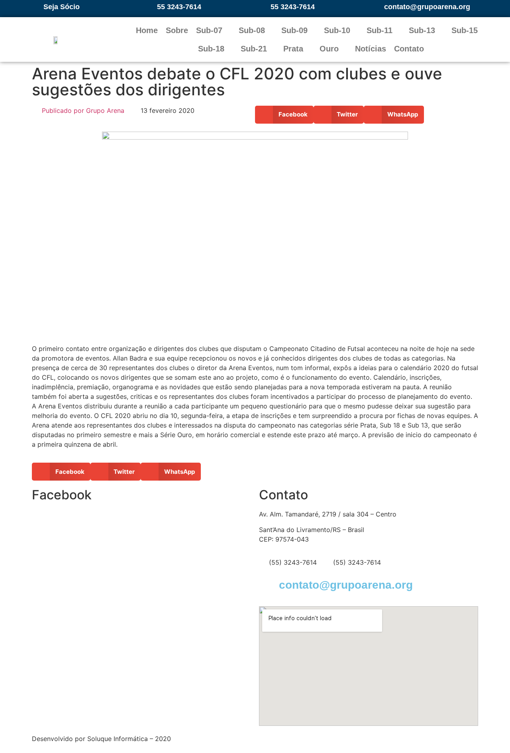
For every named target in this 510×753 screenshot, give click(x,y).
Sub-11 (379, 30)
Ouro (329, 48)
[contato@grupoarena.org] (375, 7)
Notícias (370, 48)
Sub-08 (252, 30)
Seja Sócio (61, 7)
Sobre (177, 30)
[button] (284, 115)
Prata (293, 48)
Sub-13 (422, 30)
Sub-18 (211, 48)
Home (147, 30)
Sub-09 (294, 30)
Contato (409, 48)
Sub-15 (464, 30)
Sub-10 (337, 30)
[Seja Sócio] (34, 7)
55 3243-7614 (179, 7)
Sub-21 (254, 48)
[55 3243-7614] (148, 7)
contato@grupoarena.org (427, 7)
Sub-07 (209, 30)
